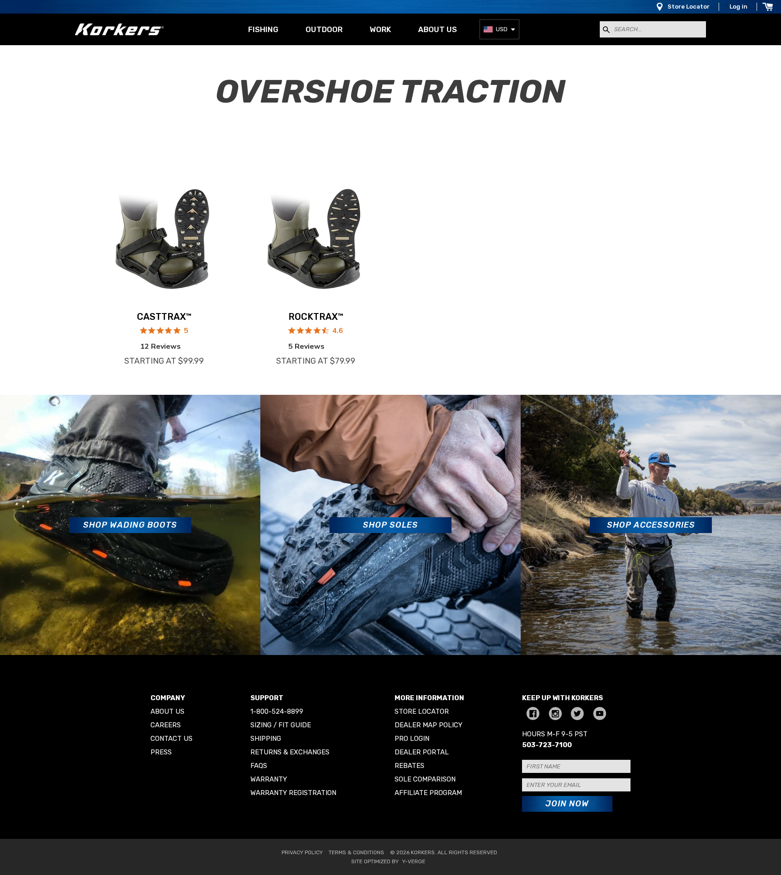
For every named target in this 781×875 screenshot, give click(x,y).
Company (168, 698)
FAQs (258, 766)
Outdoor (324, 29)
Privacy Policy (302, 852)
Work (380, 29)
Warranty (268, 779)
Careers (166, 725)
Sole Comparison (425, 779)
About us (437, 29)
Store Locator (689, 6)
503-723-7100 (547, 745)
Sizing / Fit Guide (280, 725)
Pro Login (412, 739)
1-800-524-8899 (276, 711)
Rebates (409, 766)
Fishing (263, 29)
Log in (738, 6)
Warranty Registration (293, 793)
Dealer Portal (422, 752)
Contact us (172, 739)
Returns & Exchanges (289, 752)
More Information (429, 698)
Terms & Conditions (356, 852)
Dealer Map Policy (428, 725)
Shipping (265, 739)
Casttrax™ (164, 316)
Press (161, 752)
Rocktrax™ (315, 316)
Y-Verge (413, 861)
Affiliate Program (428, 793)
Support (266, 698)
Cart (767, 7)
